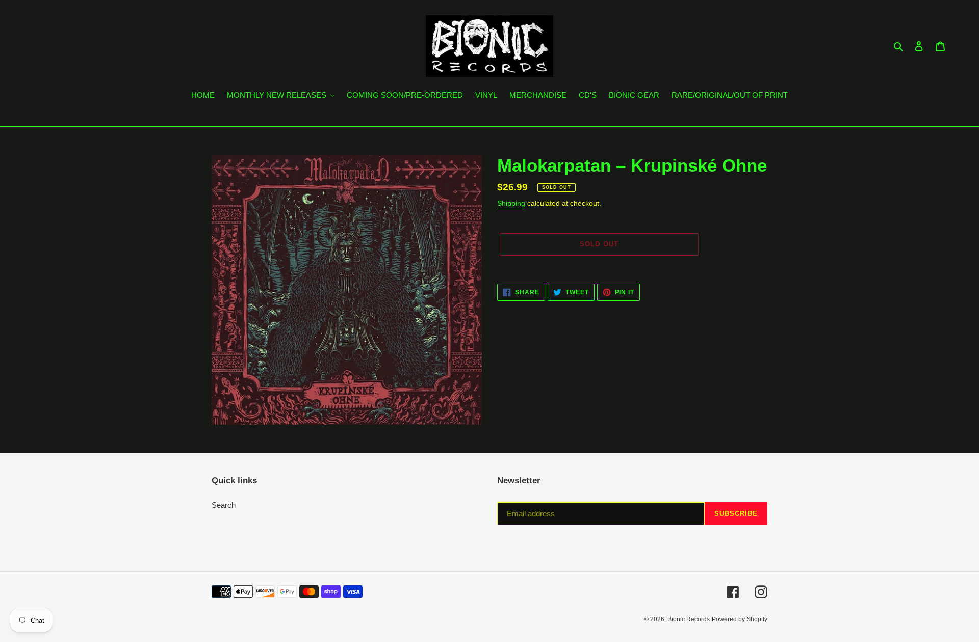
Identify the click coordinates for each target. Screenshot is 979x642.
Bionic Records (688, 619)
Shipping (511, 203)
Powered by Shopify (739, 619)
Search (224, 504)
